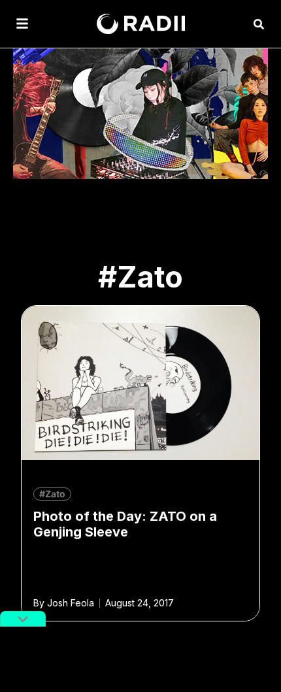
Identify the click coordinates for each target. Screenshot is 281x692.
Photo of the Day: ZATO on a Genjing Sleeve (125, 524)
